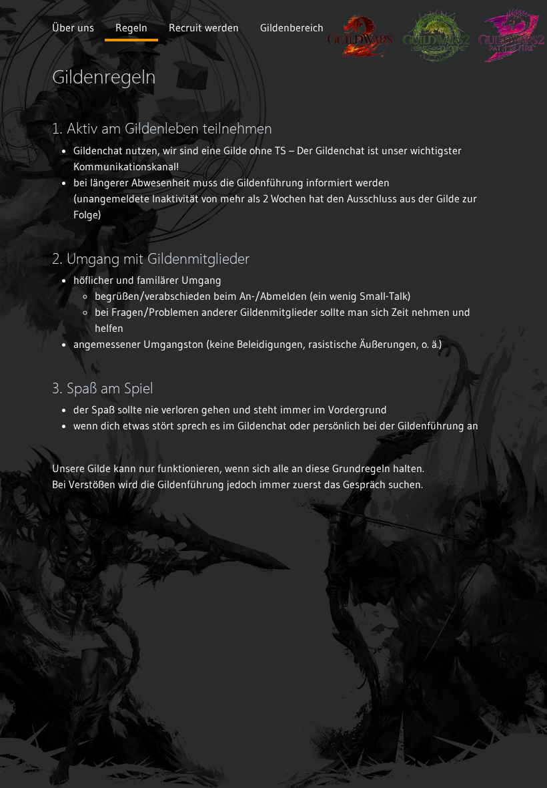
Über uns (73, 27)
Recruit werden (204, 27)
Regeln (131, 27)
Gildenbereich (292, 27)
